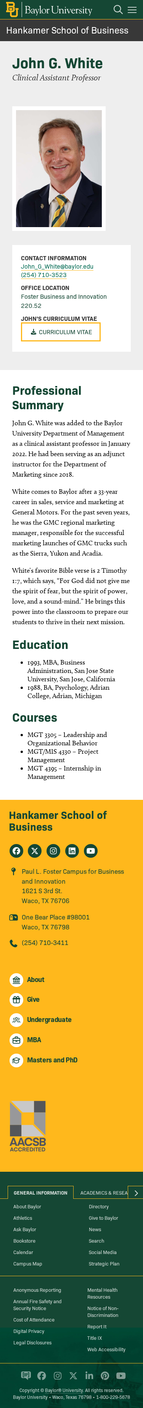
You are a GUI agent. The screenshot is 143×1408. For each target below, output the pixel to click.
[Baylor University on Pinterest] (103, 1379)
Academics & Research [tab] (108, 1192)
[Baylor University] (48, 9)
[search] (114, 11)
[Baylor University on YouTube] (119, 1379)
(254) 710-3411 (45, 942)
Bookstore (24, 1240)
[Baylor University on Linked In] (88, 1379)
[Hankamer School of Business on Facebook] (16, 851)
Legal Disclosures (32, 1342)
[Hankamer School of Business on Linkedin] (72, 851)
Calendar (23, 1251)
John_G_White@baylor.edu (57, 266)
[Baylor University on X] (72, 1379)
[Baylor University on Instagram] (56, 1379)
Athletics (22, 1217)
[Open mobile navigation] (133, 11)
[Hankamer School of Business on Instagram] (53, 851)
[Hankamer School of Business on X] (34, 851)
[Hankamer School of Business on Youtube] (90, 851)
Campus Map (27, 1263)
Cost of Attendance (34, 1319)
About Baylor (27, 1206)
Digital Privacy (28, 1330)
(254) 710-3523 (44, 274)
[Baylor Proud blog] (24, 1379)
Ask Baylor (24, 1228)
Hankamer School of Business (67, 29)
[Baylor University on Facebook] (40, 1379)
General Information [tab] (40, 1192)
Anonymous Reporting (37, 1289)
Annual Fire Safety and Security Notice (37, 1304)
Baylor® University (64, 1390)
